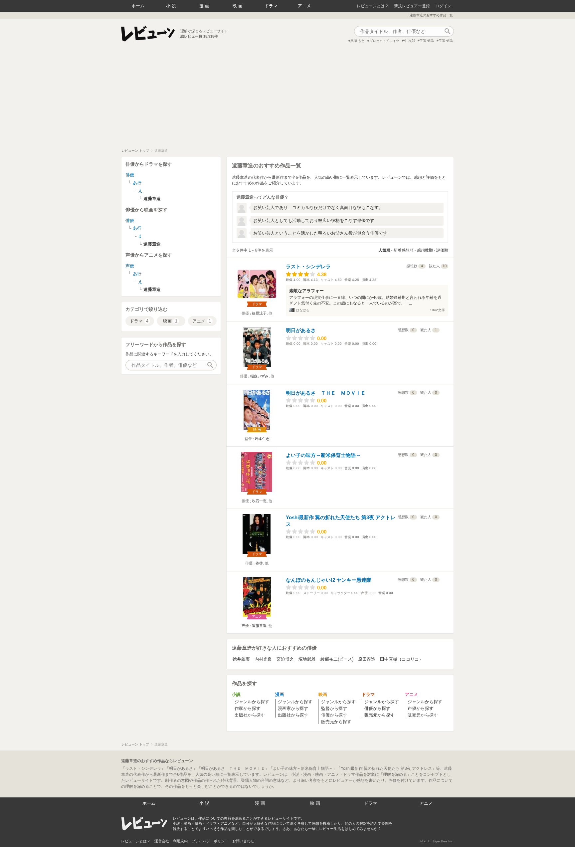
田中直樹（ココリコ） (401, 659)
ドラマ (271, 5)
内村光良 (263, 659)
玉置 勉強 (427, 41)
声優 (129, 265)
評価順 (442, 250)
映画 (238, 5)
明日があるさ (301, 330)
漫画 (205, 5)
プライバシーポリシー (210, 841)
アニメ (304, 5)
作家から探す (248, 708)
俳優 (129, 174)
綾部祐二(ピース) (336, 659)
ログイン (443, 6)
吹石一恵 (259, 501)
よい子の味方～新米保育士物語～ (323, 455)
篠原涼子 (259, 313)
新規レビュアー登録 (412, 6)
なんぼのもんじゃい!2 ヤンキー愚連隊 (328, 580)
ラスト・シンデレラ (308, 266)
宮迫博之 (285, 659)
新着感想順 (404, 250)
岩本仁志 (262, 439)
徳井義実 (241, 659)
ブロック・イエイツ (384, 41)
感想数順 (425, 250)
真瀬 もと (357, 41)
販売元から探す (336, 721)
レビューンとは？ (373, 6)
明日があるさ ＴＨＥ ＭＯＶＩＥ (326, 393)
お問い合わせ (243, 841)
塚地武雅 (307, 659)
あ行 (137, 182)
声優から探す (421, 708)
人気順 (384, 250)
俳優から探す (334, 715)
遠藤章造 (259, 626)
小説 (171, 5)
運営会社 (161, 841)
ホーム (137, 5)
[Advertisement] (287, 98)
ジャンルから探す (252, 701)
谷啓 (259, 563)
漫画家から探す (293, 708)
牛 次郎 (409, 41)
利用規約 (180, 841)
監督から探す (334, 708)
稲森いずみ (259, 376)
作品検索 (447, 31)
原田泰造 (366, 659)
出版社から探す (250, 715)
